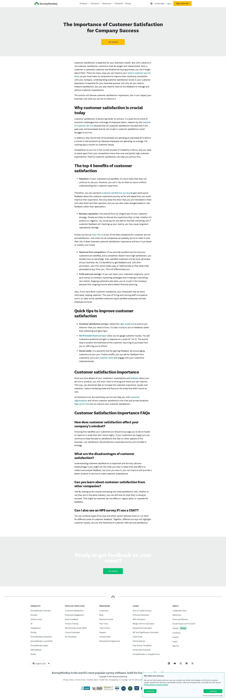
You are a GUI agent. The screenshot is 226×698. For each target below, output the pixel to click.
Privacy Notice (149, 685)
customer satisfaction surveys (115, 193)
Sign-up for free (81, 404)
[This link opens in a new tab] (169, 663)
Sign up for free (182, 3)
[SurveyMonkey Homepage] (46, 3)
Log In (169, 3)
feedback (134, 378)
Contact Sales (159, 3)
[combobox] (41, 663)
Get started (113, 42)
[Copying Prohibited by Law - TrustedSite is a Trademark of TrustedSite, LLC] (108, 689)
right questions (126, 324)
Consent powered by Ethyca (211, 695)
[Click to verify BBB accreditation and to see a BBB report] (85, 689)
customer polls (106, 357)
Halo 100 (95, 234)
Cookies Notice (162, 685)
